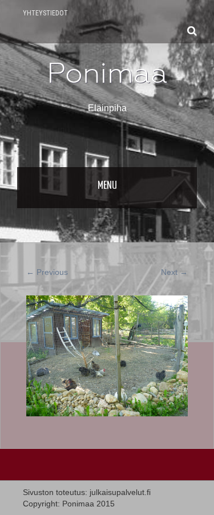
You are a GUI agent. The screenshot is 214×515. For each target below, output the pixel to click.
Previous (47, 272)
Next (174, 272)
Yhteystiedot (45, 13)
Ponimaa (107, 73)
